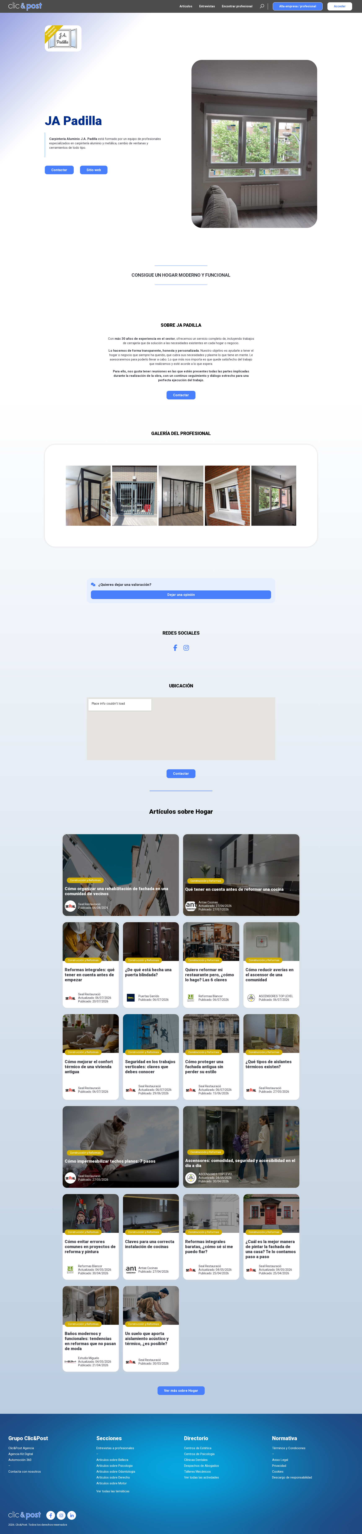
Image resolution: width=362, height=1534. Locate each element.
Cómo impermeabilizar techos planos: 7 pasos (110, 1161)
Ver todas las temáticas (112, 1491)
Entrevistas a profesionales (115, 1448)
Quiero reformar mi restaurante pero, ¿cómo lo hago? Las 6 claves (209, 974)
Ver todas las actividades (201, 1477)
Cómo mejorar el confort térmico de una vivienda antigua (89, 1066)
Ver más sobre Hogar (181, 1391)
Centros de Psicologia (199, 1454)
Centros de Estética (197, 1448)
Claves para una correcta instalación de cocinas (149, 1244)
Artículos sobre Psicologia (114, 1466)
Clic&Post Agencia (21, 1448)
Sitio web (94, 170)
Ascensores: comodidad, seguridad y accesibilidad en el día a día (240, 1163)
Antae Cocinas (208, 902)
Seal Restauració (89, 904)
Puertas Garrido (148, 996)
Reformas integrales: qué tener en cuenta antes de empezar (90, 974)
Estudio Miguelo (88, 1358)
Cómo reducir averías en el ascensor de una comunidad (269, 974)
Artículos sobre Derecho (113, 1477)
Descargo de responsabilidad (292, 1477)
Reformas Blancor (211, 996)
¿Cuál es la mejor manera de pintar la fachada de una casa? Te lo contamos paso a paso (271, 1249)
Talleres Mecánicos (197, 1471)
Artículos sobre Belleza (112, 1460)
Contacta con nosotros (24, 1471)
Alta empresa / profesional (297, 6)
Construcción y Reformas (85, 880)
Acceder (340, 6)
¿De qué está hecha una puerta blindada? (148, 972)
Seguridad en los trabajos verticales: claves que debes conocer (150, 1066)
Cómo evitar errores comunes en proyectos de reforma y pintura (90, 1246)
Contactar (59, 170)
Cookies (277, 1471)
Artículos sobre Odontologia (115, 1471)
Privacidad (279, 1466)
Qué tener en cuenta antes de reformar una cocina (234, 889)
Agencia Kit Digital (20, 1454)
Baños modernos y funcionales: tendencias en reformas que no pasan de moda (90, 1341)
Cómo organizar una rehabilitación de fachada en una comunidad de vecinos (116, 891)
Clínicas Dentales (196, 1460)
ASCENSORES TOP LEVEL (276, 996)
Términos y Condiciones (288, 1448)
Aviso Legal (280, 1460)
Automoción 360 (19, 1460)
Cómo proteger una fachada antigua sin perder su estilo (204, 1066)
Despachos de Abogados (201, 1466)
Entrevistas (207, 6)
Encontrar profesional (237, 6)
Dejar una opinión (181, 595)
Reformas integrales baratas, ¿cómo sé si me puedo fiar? (209, 1246)
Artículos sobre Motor (111, 1483)
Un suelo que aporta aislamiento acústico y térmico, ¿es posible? (147, 1338)
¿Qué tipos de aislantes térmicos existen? (269, 1064)
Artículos (186, 6)
